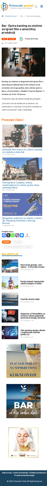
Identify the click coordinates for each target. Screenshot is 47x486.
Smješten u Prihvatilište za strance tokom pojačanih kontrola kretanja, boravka (33, 315)
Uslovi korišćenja (20, 473)
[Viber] (17, 235)
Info (21, 16)
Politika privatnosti (37, 473)
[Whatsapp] (13, 235)
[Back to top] (42, 466)
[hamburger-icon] (41, 6)
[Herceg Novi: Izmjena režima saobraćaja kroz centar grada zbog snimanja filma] (22, 169)
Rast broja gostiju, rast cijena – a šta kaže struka (32, 266)
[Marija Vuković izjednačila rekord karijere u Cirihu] (10, 282)
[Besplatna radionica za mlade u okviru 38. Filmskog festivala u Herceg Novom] (22, 204)
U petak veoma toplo (30, 299)
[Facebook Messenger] (22, 235)
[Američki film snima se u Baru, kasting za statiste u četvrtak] (22, 136)
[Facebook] (4, 235)
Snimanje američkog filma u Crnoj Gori (17, 247)
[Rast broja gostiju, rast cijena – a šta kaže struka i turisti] (10, 266)
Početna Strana (10, 16)
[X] (8, 235)
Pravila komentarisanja (24, 475)
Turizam (24, 262)
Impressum (7, 473)
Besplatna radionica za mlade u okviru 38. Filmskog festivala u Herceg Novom (22, 221)
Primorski (17, 242)
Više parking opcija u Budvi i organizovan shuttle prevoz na (33, 332)
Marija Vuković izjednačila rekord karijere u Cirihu (32, 282)
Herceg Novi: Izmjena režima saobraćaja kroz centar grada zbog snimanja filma (20, 185)
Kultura (12, 39)
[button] (36, 6)
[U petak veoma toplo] (10, 299)
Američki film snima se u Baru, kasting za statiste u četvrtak (22, 150)
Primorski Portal (31, 39)
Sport (23, 279)
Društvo (24, 311)
